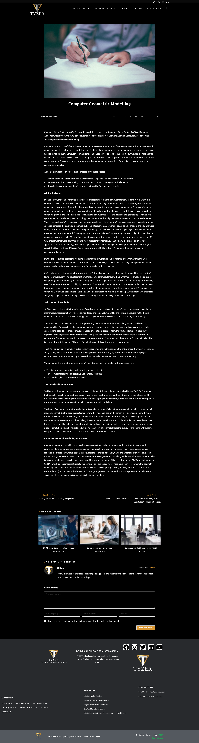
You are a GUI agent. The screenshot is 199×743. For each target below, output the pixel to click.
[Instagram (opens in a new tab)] (160, 2)
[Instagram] (134, 647)
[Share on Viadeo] (152, 116)
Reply (152, 567)
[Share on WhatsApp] (158, 116)
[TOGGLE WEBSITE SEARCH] (166, 8)
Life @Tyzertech (9, 707)
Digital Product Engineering (96, 705)
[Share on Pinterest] (114, 116)
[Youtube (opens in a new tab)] (167, 2)
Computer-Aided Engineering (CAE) (141, 548)
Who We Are (7, 703)
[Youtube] (159, 647)
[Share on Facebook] (108, 116)
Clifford (60, 568)
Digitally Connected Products (96, 700)
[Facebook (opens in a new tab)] (155, 2)
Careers (44, 707)
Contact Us (6, 712)
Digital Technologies (93, 696)
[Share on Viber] (125, 116)
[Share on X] (130, 116)
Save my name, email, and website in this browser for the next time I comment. (84, 621)
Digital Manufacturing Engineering (98, 713)
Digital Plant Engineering (95, 709)
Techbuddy (121, 713)
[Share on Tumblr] (147, 116)
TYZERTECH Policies (29, 707)
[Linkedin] (151, 647)
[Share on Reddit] (141, 116)
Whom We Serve (40, 703)
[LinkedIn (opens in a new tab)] (164, 2)
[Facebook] (126, 647)
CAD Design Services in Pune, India (58, 548)
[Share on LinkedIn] (119, 116)
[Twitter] (143, 647)
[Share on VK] (136, 116)
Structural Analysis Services (99, 548)
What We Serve (22, 703)
